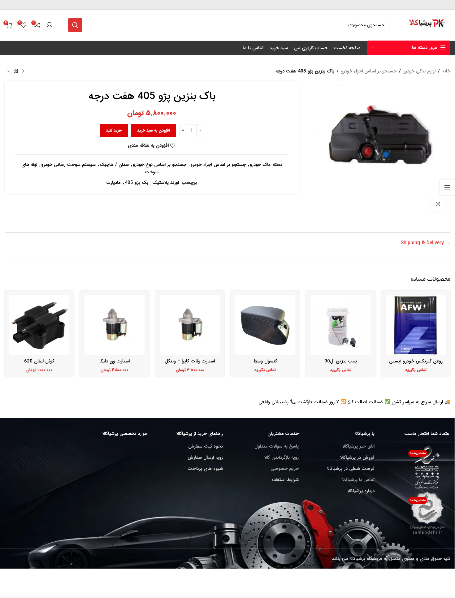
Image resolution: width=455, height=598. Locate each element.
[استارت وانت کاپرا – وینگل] (190, 325)
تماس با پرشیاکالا (358, 479)
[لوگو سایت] (427, 24)
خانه (446, 71)
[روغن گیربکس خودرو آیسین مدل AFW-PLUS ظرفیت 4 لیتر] (416, 325)
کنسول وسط (265, 361)
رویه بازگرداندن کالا (281, 457)
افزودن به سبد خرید (153, 130)
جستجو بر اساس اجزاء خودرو (368, 71)
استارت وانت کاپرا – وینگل (190, 361)
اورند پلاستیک (165, 182)
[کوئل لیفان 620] (39, 325)
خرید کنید (114, 130)
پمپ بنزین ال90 (340, 361)
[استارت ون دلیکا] (114, 325)
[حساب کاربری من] (49, 25)
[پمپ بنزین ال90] (340, 325)
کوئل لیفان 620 (39, 361)
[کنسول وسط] (265, 325)
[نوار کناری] (447, 187)
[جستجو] (75, 25)
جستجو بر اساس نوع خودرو (159, 164)
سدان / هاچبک (114, 164)
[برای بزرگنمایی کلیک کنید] (438, 204)
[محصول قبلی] (23, 71)
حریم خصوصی (285, 468)
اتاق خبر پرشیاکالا (358, 446)
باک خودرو (260, 164)
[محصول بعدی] (8, 71)
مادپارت (113, 182)
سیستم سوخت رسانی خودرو (68, 164)
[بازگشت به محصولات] (16, 71)
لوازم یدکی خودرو (419, 71)
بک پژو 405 (136, 182)
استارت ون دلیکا (114, 361)
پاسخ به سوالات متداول (276, 446)
